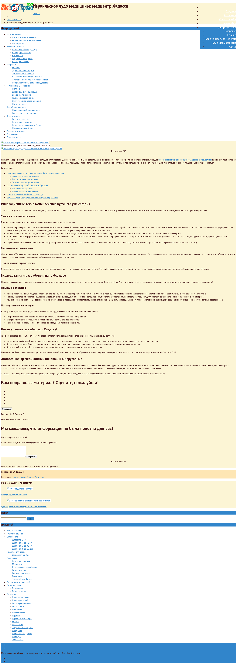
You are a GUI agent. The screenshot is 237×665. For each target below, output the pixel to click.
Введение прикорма (21, 94)
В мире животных (20, 597)
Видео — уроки (19, 591)
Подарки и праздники (22, 58)
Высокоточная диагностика (25, 179)
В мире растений (20, 600)
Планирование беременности (26, 110)
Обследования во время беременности (30, 79)
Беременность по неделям (220, 38)
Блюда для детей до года (24, 91)
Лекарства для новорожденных (27, 76)
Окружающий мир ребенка (24, 567)
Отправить (6, 409)
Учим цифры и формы (22, 579)
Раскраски (11, 594)
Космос (15, 621)
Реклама (11, 647)
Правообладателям (16, 644)
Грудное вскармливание (23, 97)
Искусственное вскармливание (26, 100)
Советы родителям (16, 131)
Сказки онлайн (227, 19)
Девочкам (17, 609)
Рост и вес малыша (21, 119)
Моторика (17, 564)
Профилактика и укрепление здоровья (30, 82)
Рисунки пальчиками (21, 573)
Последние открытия (22, 188)
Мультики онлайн (15, 533)
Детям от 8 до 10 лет (22, 548)
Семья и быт (17, 639)
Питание (231, 35)
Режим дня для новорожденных (27, 40)
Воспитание (17, 55)
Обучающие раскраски (22, 627)
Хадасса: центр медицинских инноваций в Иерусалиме (32, 197)
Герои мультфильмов (22, 603)
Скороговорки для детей (18, 582)
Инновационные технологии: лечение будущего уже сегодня (35, 173)
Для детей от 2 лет (21, 554)
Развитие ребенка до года (24, 49)
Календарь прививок (22, 122)
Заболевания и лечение (23, 73)
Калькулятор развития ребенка (26, 125)
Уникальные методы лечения (25, 176)
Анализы (16, 67)
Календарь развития (224, 42)
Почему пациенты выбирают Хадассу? (25, 194)
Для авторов (13, 658)
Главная (36, 13)
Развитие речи (19, 570)
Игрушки (16, 615)
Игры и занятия (14, 530)
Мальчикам (17, 624)
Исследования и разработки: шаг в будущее (27, 185)
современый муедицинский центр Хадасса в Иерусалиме (185, 159)
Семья (232, 46)
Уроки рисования (14, 585)
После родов (18, 43)
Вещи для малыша (20, 61)
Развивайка (229, 23)
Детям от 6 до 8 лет (22, 545)
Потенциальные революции (25, 191)
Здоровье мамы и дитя (23, 70)
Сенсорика (17, 576)
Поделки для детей (16, 551)
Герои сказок (18, 606)
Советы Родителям (36, 477)
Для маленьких (19, 539)
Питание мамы (19, 103)
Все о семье (12, 134)
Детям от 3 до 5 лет (22, 542)
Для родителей (227, 27)
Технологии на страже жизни (25, 182)
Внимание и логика (21, 561)
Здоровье (230, 31)
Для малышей (18, 612)
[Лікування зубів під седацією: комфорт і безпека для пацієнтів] (31, 148)
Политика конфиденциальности (22, 661)
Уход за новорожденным (24, 37)
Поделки (231, 11)
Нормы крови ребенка (22, 128)
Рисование (230, 15)
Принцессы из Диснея (22, 633)
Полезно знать (14, 19)
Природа (16, 636)
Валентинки (17, 588)
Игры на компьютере (22, 618)
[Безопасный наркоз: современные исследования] (25, 142)
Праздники (17, 630)
